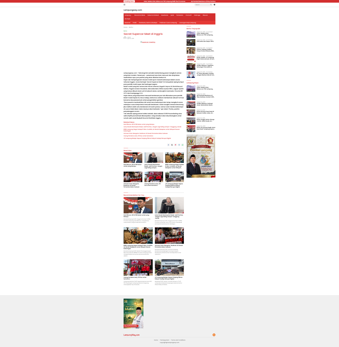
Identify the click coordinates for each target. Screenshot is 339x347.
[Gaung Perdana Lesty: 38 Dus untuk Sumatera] (153, 177)
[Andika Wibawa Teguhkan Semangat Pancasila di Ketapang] (191, 66)
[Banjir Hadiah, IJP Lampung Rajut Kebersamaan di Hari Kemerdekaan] (191, 58)
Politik (134, 23)
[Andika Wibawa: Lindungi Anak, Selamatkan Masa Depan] (191, 104)
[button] (211, 4)
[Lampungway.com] (131, 335)
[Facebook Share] (168, 145)
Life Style (127, 19)
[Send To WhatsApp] (182, 145)
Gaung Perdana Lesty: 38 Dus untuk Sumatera (138, 136)
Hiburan (205, 15)
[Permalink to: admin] (125, 38)
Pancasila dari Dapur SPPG (205, 41)
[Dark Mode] (214, 4)
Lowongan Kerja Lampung (187, 23)
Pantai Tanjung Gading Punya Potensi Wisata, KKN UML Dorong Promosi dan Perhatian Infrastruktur (205, 50)
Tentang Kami (164, 340)
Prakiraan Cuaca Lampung (168, 23)
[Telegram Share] (179, 145)
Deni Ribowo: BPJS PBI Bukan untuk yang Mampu (139, 124)
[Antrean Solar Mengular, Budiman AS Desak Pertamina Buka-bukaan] (133, 177)
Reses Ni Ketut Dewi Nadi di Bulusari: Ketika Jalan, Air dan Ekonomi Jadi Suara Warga (205, 112)
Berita (125, 31)
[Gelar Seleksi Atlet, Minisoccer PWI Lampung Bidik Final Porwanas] (191, 34)
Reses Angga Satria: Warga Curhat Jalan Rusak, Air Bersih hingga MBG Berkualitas (205, 120)
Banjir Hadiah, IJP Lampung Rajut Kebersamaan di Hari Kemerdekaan (205, 58)
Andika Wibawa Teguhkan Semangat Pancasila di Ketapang (205, 66)
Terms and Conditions (178, 340)
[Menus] (125, 4)
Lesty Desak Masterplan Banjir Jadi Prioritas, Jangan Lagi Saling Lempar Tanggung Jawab (152, 127)
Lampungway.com (133, 10)
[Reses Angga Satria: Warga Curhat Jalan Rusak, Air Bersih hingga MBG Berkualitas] (191, 120)
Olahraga (197, 15)
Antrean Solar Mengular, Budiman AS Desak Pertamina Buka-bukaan (146, 133)
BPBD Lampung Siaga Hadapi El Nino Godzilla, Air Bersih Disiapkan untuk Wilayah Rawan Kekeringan (152, 130)
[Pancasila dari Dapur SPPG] (191, 42)
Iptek (172, 15)
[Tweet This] (172, 145)
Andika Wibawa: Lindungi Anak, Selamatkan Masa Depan (204, 104)
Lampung (128, 15)
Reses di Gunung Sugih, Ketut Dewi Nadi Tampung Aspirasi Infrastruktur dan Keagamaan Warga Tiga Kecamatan (206, 128)
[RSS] (214, 335)
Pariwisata (179, 15)
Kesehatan (164, 15)
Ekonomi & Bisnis (139, 15)
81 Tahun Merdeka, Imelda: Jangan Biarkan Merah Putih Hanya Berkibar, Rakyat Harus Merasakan (206, 74)
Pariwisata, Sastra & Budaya (148, 23)
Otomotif (188, 15)
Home (156, 340)
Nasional (127, 23)
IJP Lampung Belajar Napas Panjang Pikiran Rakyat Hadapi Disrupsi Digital (147, 138)
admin (129, 37)
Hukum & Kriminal (153, 15)
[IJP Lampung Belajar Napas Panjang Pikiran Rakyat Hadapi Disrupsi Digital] (174, 177)
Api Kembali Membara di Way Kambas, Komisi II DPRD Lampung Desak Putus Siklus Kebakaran (191, 1)
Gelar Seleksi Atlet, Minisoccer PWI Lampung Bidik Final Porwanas (205, 34)
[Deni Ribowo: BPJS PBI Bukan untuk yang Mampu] (133, 157)
